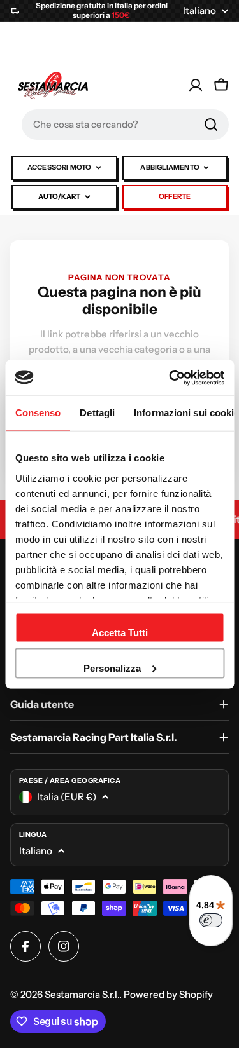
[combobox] (125, 124)
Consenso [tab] (38, 412)
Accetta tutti (120, 632)
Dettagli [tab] (97, 412)
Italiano (199, 10)
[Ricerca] (211, 124)
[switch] (210, 920)
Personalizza (112, 667)
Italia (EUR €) (66, 797)
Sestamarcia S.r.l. (82, 994)
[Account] (195, 85)
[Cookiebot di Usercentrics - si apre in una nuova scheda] (170, 377)
